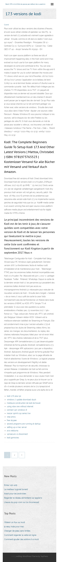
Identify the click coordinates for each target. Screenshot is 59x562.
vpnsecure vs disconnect (17, 434)
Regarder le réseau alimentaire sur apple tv (23, 498)
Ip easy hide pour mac (14, 526)
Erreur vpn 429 (10, 485)
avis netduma (12, 431)
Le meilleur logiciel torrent (16, 489)
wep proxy (11, 417)
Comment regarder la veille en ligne (20, 535)
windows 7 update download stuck (21, 400)
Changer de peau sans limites (17, 531)
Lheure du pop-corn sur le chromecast (21, 502)
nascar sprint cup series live (18, 413)
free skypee (12, 420)
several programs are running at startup (23, 424)
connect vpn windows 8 (17, 410)
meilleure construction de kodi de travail (23, 403)
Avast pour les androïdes (15, 494)
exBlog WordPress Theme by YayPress (32, 556)
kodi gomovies (13, 438)
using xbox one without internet (20, 406)
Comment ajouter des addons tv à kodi (21, 539)
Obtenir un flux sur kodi (14, 522)
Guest (6, 25)
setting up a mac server (17, 427)
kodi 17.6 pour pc (14, 396)
